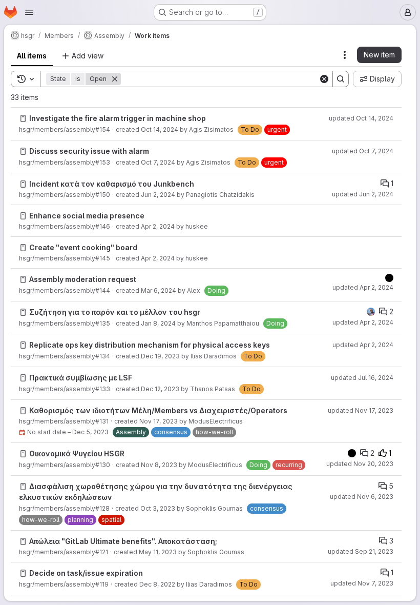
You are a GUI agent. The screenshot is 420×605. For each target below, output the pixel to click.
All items (32, 55)
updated (361, 118)
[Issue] (23, 118)
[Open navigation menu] (29, 12)
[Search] (340, 79)
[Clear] (324, 79)
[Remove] (115, 79)
